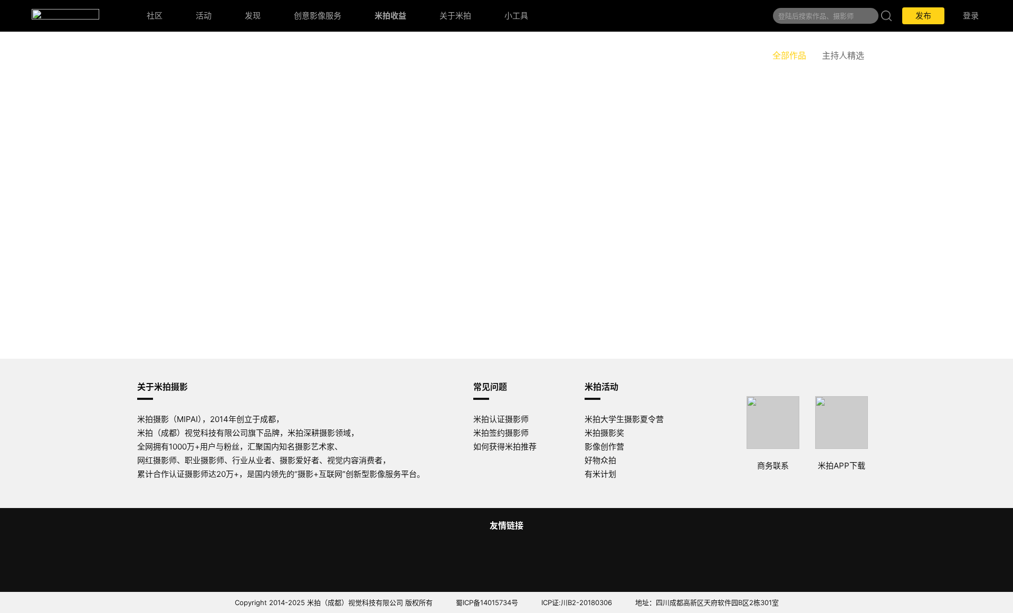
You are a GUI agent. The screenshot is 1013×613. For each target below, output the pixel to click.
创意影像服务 (317, 16)
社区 (155, 16)
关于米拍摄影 (162, 386)
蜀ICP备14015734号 (487, 602)
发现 (253, 16)
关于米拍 (455, 16)
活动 (204, 16)
